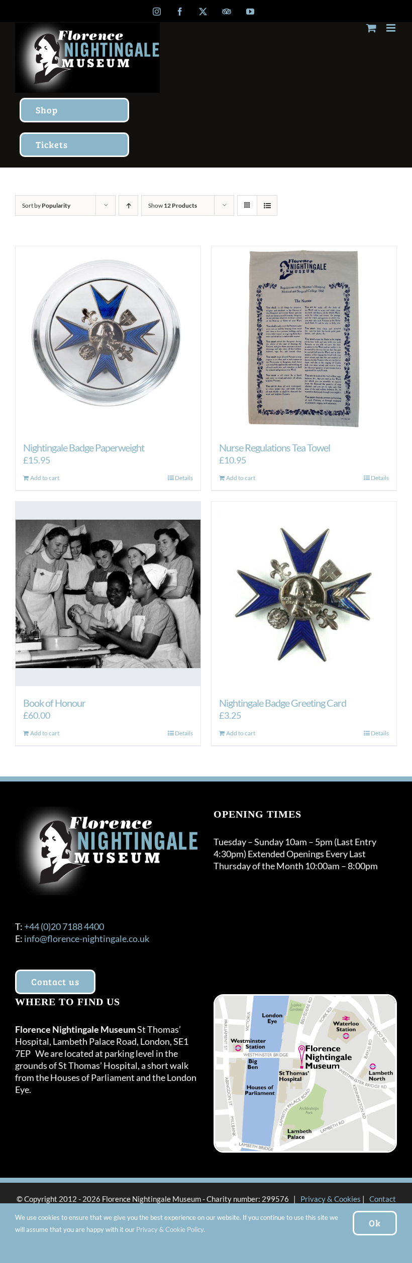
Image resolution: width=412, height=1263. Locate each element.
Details (184, 478)
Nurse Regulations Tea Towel (274, 447)
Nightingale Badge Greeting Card (282, 703)
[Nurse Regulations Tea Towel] (304, 338)
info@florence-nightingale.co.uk (86, 938)
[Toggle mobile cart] (371, 28)
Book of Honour (54, 703)
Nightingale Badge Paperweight (83, 447)
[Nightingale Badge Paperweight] (108, 338)
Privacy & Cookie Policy (169, 1229)
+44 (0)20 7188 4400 (64, 926)
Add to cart (44, 478)
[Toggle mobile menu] (391, 28)
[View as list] (267, 205)
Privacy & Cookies (330, 1198)
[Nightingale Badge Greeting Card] (304, 594)
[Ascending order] (128, 205)
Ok (375, 1223)
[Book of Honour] (108, 594)
